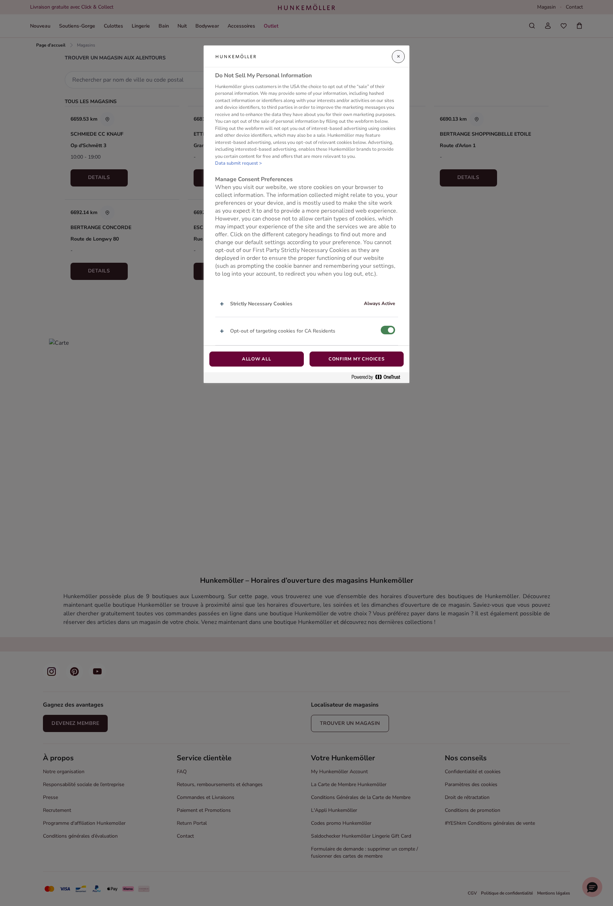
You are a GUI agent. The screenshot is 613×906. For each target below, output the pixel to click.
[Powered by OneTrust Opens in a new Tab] (378, 377)
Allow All (256, 359)
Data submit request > (238, 163)
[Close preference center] (398, 56)
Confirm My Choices (357, 359)
